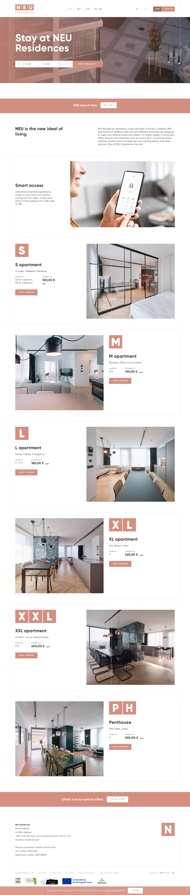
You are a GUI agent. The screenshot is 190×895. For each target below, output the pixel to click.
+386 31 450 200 (22, 836)
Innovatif (167, 873)
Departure (50, 64)
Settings (135, 890)
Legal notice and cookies (109, 873)
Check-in (168, 9)
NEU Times (108, 105)
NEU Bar (98, 9)
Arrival (30, 64)
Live (88, 9)
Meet (79, 9)
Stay (70, 9)
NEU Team (42, 873)
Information (69, 873)
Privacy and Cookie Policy (115, 890)
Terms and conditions (86, 873)
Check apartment (26, 292)
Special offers (117, 799)
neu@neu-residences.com (27, 840)
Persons (66, 64)
